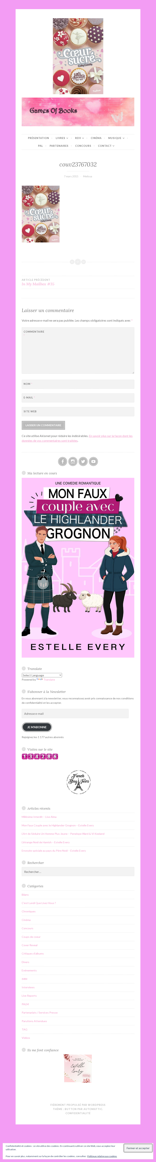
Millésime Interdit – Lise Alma (39, 816)
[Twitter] (83, 461)
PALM (25, 1004)
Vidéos (26, 1037)
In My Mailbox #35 (38, 282)
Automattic (93, 1109)
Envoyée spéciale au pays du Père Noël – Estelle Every (54, 850)
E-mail (29, 397)
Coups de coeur (31, 936)
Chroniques (29, 911)
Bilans (25, 894)
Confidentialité (78, 1113)
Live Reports (29, 995)
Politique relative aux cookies (102, 1156)
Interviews (28, 987)
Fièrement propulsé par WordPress (78, 1104)
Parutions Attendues (34, 1021)
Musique (114, 138)
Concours (83, 145)
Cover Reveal (29, 945)
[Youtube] (93, 461)
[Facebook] (62, 461)
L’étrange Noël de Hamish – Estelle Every (46, 842)
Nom (28, 383)
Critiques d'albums (33, 953)
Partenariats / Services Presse (40, 1012)
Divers (25, 962)
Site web (30, 411)
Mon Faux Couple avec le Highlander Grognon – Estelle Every (58, 825)
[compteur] (40, 758)
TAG (24, 1029)
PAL (40, 145)
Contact (105, 145)
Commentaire (33, 333)
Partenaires (59, 145)
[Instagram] (72, 461)
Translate (49, 679)
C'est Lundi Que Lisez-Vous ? (39, 903)
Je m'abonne (37, 727)
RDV (78, 138)
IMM (24, 979)
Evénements (29, 970)
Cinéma (96, 138)
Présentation (38, 138)
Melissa (87, 176)
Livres (60, 138)
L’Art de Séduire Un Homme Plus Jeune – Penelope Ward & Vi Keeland (63, 833)
